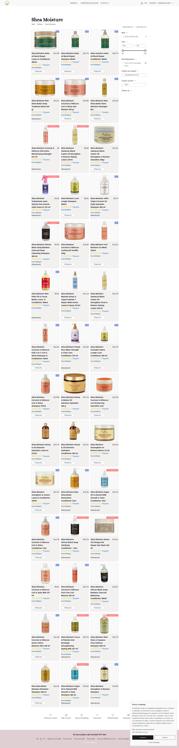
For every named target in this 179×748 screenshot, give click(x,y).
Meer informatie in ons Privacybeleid (143, 729)
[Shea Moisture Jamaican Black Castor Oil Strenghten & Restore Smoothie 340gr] (104, 134)
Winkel (74, 3)
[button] (7, 3)
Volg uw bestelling (81, 718)
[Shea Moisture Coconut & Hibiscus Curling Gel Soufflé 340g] (75, 231)
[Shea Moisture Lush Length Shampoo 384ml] (75, 185)
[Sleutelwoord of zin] (123, 74)
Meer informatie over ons (139, 732)
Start (33, 24)
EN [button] (146, 3)
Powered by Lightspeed (89, 742)
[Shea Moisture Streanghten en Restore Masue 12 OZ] (104, 431)
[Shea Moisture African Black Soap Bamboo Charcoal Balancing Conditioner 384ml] (104, 573)
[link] (153, 742)
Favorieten (97, 718)
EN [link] (44, 739)
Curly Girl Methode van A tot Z (106, 739)
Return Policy (91, 739)
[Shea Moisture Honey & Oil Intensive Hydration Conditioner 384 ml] (75, 431)
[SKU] (123, 84)
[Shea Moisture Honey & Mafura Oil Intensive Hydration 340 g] (75, 383)
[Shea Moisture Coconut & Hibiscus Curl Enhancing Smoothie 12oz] (104, 383)
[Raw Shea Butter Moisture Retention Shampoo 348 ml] (45, 672)
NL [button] (142, 3)
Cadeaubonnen (128, 718)
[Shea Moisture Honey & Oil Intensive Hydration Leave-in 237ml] (45, 431)
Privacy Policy (67, 739)
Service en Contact (79, 739)
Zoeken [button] (152, 3)
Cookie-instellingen (123, 739)
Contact (104, 3)
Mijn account (66, 718)
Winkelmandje (113, 718)
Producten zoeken (50, 718)
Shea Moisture (50, 24)
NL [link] (41, 739)
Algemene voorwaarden (54, 739)
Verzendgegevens (89, 3)
